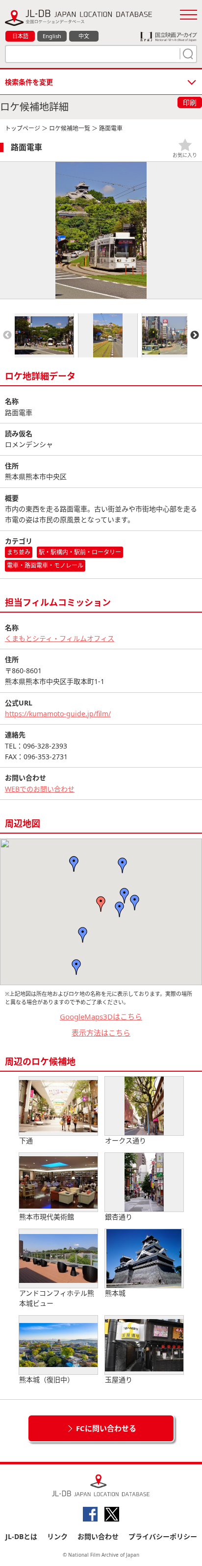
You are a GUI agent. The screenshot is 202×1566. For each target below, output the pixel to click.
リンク (57, 1536)
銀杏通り (118, 1216)
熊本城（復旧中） (46, 1379)
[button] (119, 909)
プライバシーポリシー (162, 1536)
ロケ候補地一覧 (69, 128)
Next (195, 335)
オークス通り (125, 1140)
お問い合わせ (98, 1536)
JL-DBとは (21, 1536)
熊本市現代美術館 (46, 1216)
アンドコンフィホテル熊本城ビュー (56, 1298)
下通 (26, 1140)
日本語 (20, 36)
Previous (7, 335)
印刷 (190, 102)
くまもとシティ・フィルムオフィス (59, 638)
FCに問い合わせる (106, 1428)
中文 (83, 36)
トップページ (22, 128)
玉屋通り (118, 1379)
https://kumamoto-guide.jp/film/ (58, 713)
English (52, 36)
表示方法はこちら (101, 1032)
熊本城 (115, 1293)
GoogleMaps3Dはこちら (101, 1016)
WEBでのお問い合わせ (40, 789)
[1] (186, 54)
